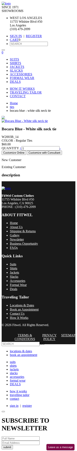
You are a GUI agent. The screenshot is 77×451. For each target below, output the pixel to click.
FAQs (14, 247)
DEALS (15, 81)
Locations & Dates (22, 305)
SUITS (14, 59)
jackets (14, 369)
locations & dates (21, 351)
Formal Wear (18, 285)
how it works (18, 391)
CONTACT (18, 96)
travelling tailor (19, 395)
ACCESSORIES (21, 74)
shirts (13, 365)
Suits (13, 264)
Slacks (14, 276)
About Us (16, 227)
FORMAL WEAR (22, 78)
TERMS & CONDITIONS (25, 337)
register (27, 405)
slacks (14, 373)
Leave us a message (60, 447)
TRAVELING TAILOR (26, 92)
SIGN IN (16, 36)
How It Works (19, 317)
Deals (13, 289)
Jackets (14, 272)
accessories (17, 377)
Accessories (17, 280)
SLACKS (16, 70)
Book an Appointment (24, 309)
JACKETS (17, 67)
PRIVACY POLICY (49, 337)
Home (14, 103)
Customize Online (13, 152)
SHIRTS (15, 63)
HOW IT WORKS (22, 88)
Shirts (13, 268)
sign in (14, 405)
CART (14, 40)
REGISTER (34, 36)
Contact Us (17, 313)
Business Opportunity (24, 243)
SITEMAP (68, 335)
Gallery (15, 235)
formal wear (17, 380)
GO (42, 343)
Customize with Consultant (44, 152)
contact (14, 398)
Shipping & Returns (23, 231)
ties (12, 107)
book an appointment (23, 355)
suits (13, 362)
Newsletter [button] (17, 239)
